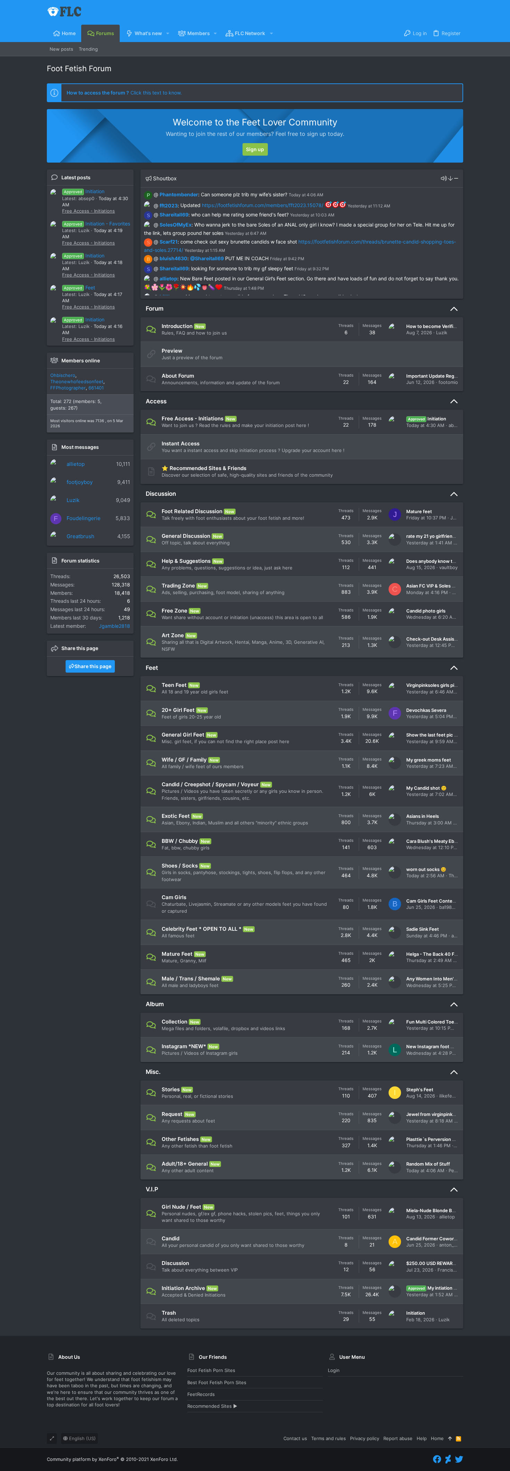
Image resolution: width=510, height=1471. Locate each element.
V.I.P (152, 1189)
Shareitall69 (174, 214)
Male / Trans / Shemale (191, 978)
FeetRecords (201, 1394)
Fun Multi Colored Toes (431, 1022)
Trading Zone (178, 585)
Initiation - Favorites (97, 224)
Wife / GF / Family (184, 759)
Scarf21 (169, 242)
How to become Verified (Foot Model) (446, 326)
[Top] (450, 1438)
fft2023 (169, 205)
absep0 (457, 425)
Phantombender (179, 194)
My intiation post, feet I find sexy (453, 1288)
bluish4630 (173, 258)
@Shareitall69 (207, 258)
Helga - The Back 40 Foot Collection (445, 954)
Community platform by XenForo (112, 1459)
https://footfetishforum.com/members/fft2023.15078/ (262, 205)
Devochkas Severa (426, 710)
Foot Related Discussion (192, 511)
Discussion (161, 493)
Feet (79, 287)
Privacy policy (364, 1438)
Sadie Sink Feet (422, 929)
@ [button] (156, 194)
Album (155, 1004)
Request (172, 1114)
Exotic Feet (176, 816)
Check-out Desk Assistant (434, 639)
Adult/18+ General (185, 1163)
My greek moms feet (428, 760)
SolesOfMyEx (176, 225)
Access (156, 401)
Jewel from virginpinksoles (435, 1114)
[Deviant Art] (448, 1459)
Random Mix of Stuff (428, 1164)
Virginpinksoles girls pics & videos (442, 685)
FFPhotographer (68, 388)
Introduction (177, 326)
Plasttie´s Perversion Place (435, 1139)
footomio (448, 382)
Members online (80, 360)
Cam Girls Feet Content (431, 901)
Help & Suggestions (186, 561)
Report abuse (398, 1438)
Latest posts (76, 177)
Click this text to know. (124, 93)
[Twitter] (459, 1459)
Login (334, 1370)
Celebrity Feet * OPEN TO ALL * (201, 929)
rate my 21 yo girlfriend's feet (437, 536)
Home (437, 1438)
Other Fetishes (180, 1139)
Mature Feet (177, 954)
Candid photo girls (425, 611)
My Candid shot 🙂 (426, 788)
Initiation (84, 191)
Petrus (456, 1170)
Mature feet (419, 511)
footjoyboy (80, 482)
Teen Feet (174, 685)
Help (422, 1438)
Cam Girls (174, 897)
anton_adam (452, 1245)
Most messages (80, 447)
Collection (174, 1021)
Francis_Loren (452, 1270)
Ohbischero (62, 375)
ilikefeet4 (449, 1096)
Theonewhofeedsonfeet (76, 381)
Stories (171, 1089)
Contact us (295, 1438)
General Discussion (186, 536)
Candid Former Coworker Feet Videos (446, 1238)
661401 (96, 388)
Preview (172, 350)
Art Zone (173, 635)
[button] (167, 33)
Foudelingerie (84, 518)
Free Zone (174, 610)
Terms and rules (328, 1438)
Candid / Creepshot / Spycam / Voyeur (210, 784)
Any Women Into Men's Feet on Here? (447, 978)
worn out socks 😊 (426, 869)
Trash (169, 1312)
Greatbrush (80, 536)
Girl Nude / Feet (181, 1206)
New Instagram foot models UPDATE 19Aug (453, 1046)
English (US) (82, 1438)
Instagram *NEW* (184, 1046)
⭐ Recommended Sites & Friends (204, 468)
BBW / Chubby (180, 841)
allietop (76, 464)
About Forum (178, 375)
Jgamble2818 (114, 626)
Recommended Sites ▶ (212, 1406)
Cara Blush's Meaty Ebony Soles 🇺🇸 (444, 841)
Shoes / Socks (180, 865)
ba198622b (451, 907)
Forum (154, 308)
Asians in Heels (422, 816)
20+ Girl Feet (178, 710)
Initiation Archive (183, 1288)
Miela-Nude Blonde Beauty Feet (440, 1210)
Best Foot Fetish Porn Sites (216, 1382)
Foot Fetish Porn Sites (211, 1370)
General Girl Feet (183, 734)
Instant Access (180, 443)
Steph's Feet (419, 1089)
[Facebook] (437, 1459)
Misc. (153, 1071)
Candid (170, 1238)
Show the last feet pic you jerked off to (448, 735)
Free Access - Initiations (88, 211)
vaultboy (448, 567)
